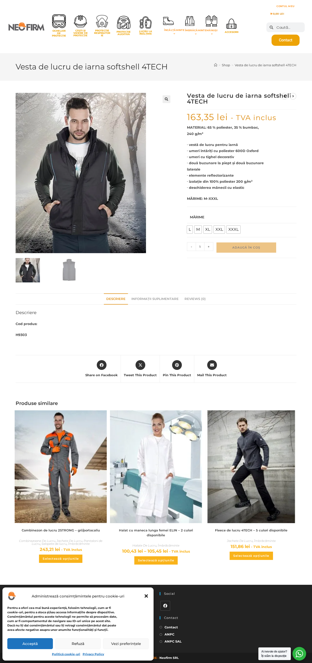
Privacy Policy (93, 654)
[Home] (215, 65)
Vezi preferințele (126, 643)
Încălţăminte (174, 30)
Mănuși (211, 30)
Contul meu (285, 6)
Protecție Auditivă (124, 33)
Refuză (78, 643)
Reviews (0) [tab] (195, 299)
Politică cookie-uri (66, 654)
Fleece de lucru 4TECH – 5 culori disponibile (251, 530)
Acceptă (30, 643)
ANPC (169, 634)
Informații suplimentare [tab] (155, 299)
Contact (171, 627)
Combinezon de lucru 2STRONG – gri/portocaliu (61, 530)
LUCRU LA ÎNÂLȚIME (145, 32)
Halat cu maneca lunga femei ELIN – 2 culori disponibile (156, 532)
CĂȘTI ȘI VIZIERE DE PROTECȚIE (80, 33)
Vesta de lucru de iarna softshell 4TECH (265, 65)
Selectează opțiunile (61, 558)
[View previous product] (284, 96)
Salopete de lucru (54, 544)
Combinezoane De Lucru (37, 541)
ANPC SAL (173, 641)
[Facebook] (165, 606)
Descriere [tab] (116, 299)
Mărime (197, 217)
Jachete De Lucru (69, 541)
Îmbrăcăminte (196, 30)
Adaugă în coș (246, 247)
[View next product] (293, 96)
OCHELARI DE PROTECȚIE (59, 33)
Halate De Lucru (144, 545)
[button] (146, 596)
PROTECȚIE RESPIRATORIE (102, 33)
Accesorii (231, 32)
